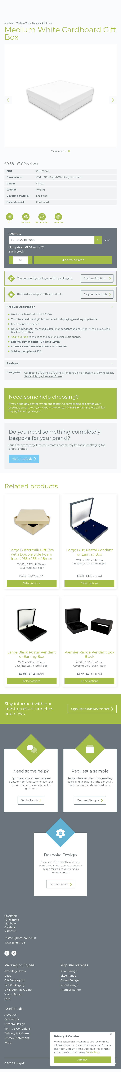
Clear (107, 240)
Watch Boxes (13, 994)
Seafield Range (33, 376)
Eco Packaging (14, 985)
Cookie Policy (93, 1052)
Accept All (82, 1059)
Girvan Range (69, 980)
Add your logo (19, 337)
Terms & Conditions (17, 1028)
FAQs (7, 1042)
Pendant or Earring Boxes (98, 372)
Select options (31, 583)
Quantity (15, 233)
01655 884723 (76, 407)
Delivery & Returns (16, 1033)
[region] (82, 1049)
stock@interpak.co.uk (43, 407)
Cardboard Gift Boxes (37, 372)
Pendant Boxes (73, 372)
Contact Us (11, 1019)
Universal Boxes (52, 376)
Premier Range (70, 989)
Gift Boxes (57, 372)
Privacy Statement (16, 1038)
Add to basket (73, 260)
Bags (7, 975)
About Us (10, 1014)
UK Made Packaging (18, 989)
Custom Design (14, 1024)
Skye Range (68, 975)
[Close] (112, 1034)
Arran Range (68, 971)
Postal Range (69, 985)
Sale (7, 999)
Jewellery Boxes (15, 971)
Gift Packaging (14, 980)
